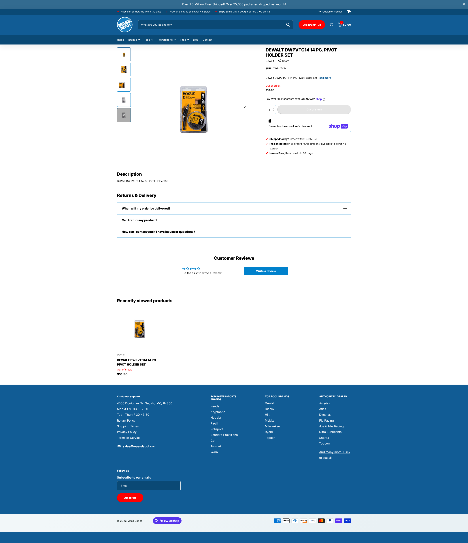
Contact (207, 39)
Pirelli (214, 423)
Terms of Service (128, 438)
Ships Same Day (228, 11)
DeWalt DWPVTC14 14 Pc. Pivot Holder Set (137, 362)
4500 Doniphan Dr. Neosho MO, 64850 (144, 403)
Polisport (217, 429)
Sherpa (324, 438)
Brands (132, 39)
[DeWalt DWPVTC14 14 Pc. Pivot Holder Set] (139, 328)
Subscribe (130, 497)
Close (464, 4)
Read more (324, 77)
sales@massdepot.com (139, 446)
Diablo (269, 409)
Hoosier (216, 417)
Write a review (266, 271)
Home (120, 39)
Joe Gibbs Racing (331, 426)
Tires (183, 39)
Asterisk (324, 403)
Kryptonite (218, 412)
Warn (214, 452)
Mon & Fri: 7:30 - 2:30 (132, 409)
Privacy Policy (127, 432)
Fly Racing (326, 420)
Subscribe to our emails (134, 477)
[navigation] (124, 54)
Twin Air (216, 446)
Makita (269, 420)
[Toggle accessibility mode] (349, 11)
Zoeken (288, 24)
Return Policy (126, 420)
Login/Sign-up (312, 24)
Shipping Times (128, 426)
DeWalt (270, 60)
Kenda (215, 406)
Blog (195, 39)
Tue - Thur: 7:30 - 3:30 (133, 414)
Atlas (322, 409)
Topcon (270, 438)
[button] (274, 106)
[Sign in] (331, 25)
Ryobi (269, 432)
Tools (147, 39)
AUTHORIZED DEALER (333, 396)
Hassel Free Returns (132, 11)
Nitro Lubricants (330, 432)
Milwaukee (272, 426)
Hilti (267, 414)
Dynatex (325, 414)
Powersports (165, 39)
